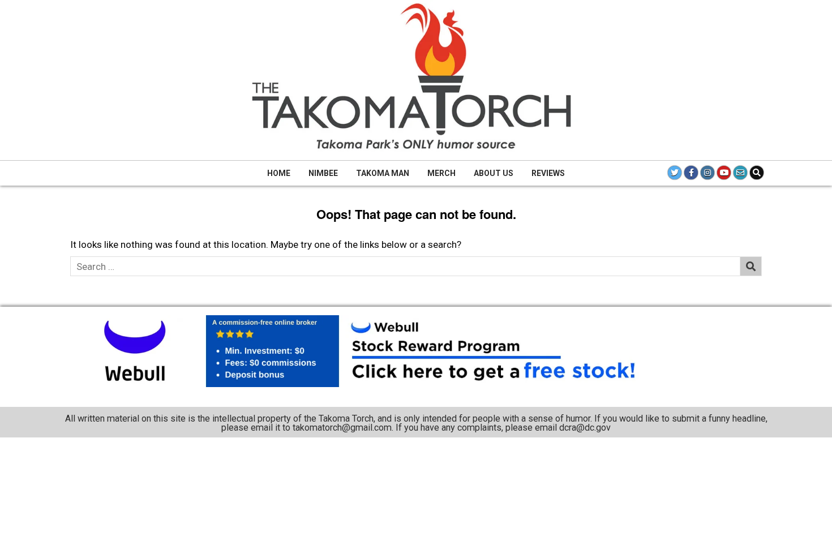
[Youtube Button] (724, 172)
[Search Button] (757, 172)
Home (278, 173)
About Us (493, 173)
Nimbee (323, 173)
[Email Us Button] (740, 172)
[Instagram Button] (707, 172)
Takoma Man (382, 173)
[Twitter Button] (674, 172)
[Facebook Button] (691, 172)
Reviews (548, 173)
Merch (441, 173)
